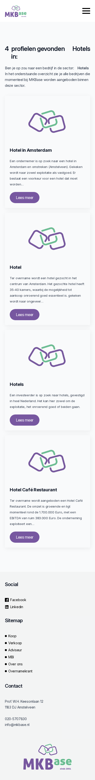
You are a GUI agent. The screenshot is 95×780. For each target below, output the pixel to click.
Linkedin (16, 607)
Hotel (15, 267)
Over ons (15, 664)
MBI (11, 657)
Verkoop (15, 643)
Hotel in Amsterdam (31, 150)
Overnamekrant (20, 671)
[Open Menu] (86, 11)
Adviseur (15, 650)
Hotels (17, 384)
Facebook (18, 600)
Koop (12, 636)
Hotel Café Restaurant (33, 490)
